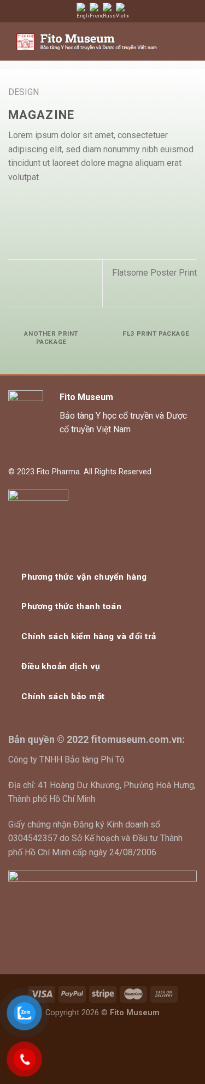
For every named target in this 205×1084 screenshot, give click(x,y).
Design (23, 92)
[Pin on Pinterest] (68, 203)
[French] (96, 11)
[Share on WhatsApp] (14, 203)
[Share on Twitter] (41, 203)
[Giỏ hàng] (170, 41)
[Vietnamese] (122, 11)
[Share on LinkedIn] (95, 203)
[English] (83, 11)
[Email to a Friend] (54, 203)
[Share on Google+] (81, 203)
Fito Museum (86, 397)
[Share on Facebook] (28, 203)
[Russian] (109, 11)
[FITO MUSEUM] (86, 42)
